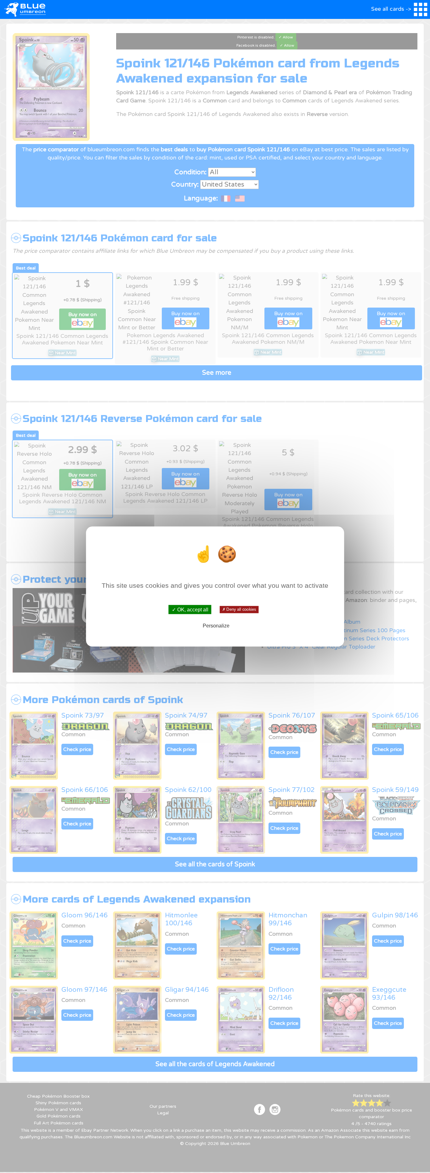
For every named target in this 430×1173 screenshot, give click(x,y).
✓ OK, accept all (190, 609)
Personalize (216, 625)
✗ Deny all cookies (239, 609)
